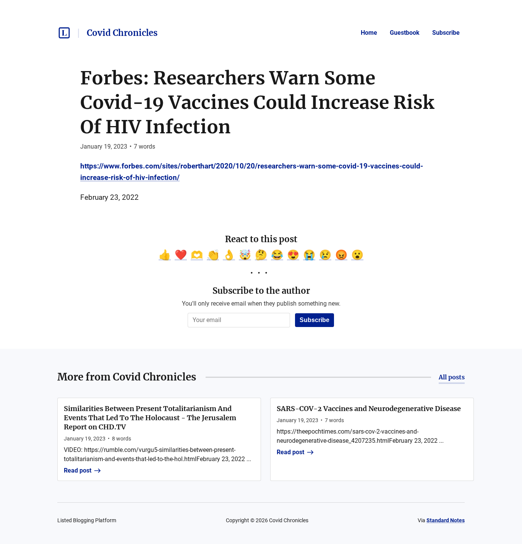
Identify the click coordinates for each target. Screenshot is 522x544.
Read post (77, 470)
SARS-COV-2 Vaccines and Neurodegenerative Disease (369, 408)
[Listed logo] (64, 32)
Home (369, 32)
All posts (452, 377)
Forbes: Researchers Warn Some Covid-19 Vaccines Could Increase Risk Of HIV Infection (257, 102)
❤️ (181, 255)
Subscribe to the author (261, 290)
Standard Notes (445, 520)
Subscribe (446, 32)
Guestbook (405, 32)
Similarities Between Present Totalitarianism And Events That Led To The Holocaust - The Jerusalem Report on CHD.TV (150, 417)
